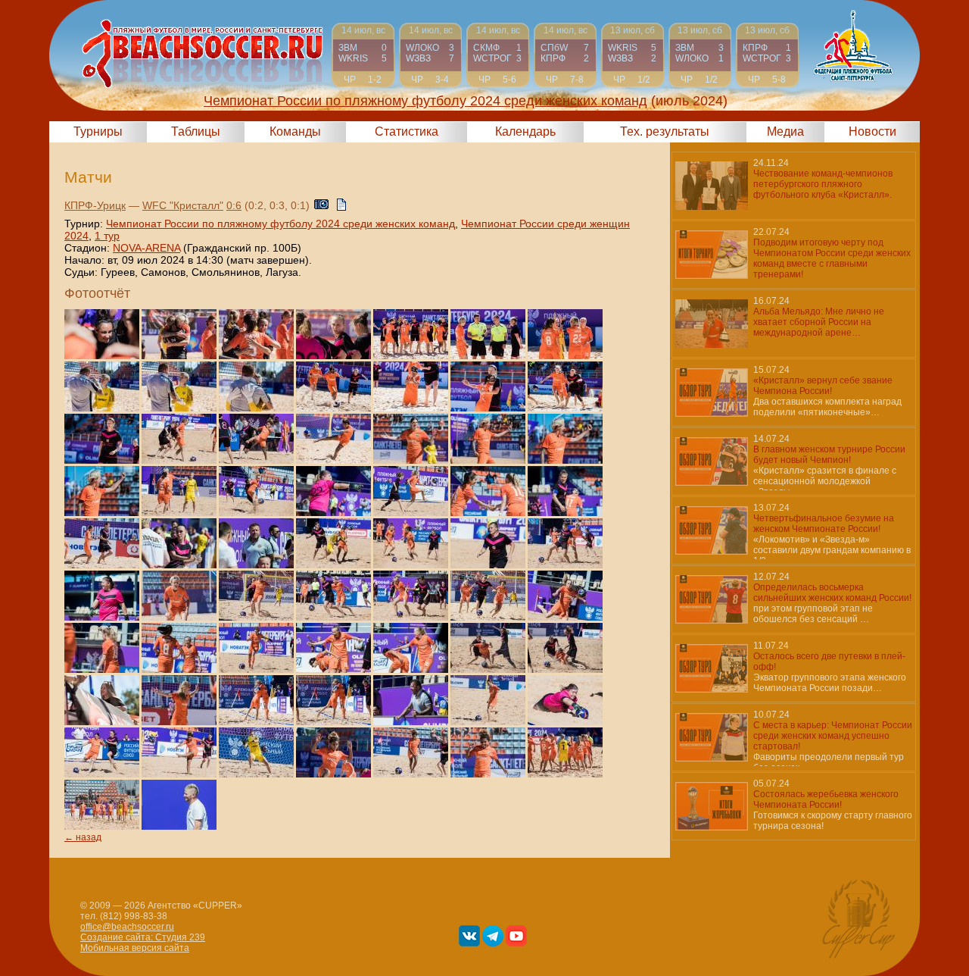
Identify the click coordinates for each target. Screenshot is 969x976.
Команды (295, 131)
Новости (872, 131)
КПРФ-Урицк (95, 205)
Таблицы (195, 131)
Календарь (525, 131)
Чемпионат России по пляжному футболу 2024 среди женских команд (280, 223)
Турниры (98, 131)
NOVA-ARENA (146, 248)
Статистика (406, 131)
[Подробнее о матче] (363, 55)
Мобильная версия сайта (134, 948)
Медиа (785, 131)
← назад (82, 837)
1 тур (107, 236)
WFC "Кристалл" (182, 205)
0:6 (233, 205)
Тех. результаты (664, 131)
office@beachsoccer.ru (127, 926)
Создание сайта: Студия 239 (142, 937)
